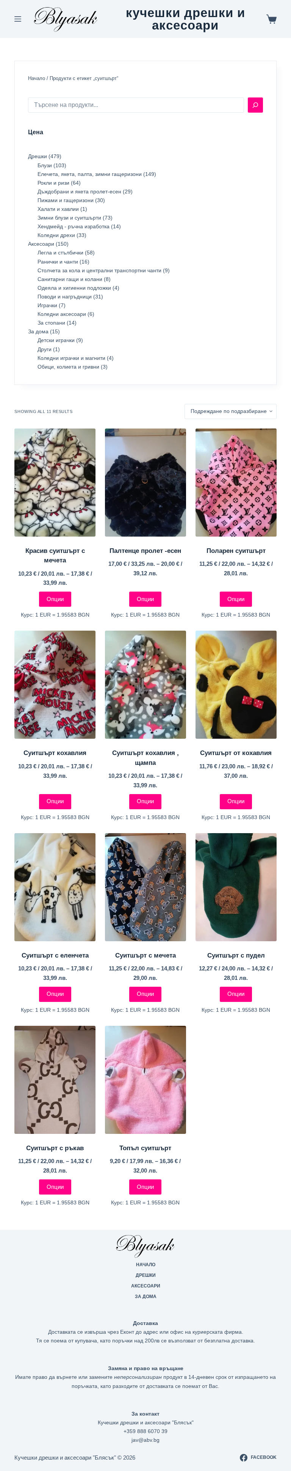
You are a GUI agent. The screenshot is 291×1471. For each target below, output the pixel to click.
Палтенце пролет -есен (145, 550)
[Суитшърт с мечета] (145, 887)
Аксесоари (145, 1286)
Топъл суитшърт (145, 1148)
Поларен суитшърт (236, 550)
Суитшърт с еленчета (55, 955)
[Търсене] (255, 105)
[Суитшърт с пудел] (236, 887)
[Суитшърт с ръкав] (54, 1080)
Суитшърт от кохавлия (236, 753)
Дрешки (146, 1275)
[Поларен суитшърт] (236, 483)
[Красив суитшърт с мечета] (54, 483)
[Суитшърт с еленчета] (54, 887)
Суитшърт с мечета (145, 955)
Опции (55, 599)
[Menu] (17, 19)
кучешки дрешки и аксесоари (185, 19)
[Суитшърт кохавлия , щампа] (145, 685)
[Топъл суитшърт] (145, 1080)
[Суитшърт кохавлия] (54, 685)
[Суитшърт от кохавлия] (236, 685)
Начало (36, 78)
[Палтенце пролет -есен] (145, 483)
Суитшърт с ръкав (55, 1148)
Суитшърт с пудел (236, 955)
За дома (145, 1296)
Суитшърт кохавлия (54, 753)
